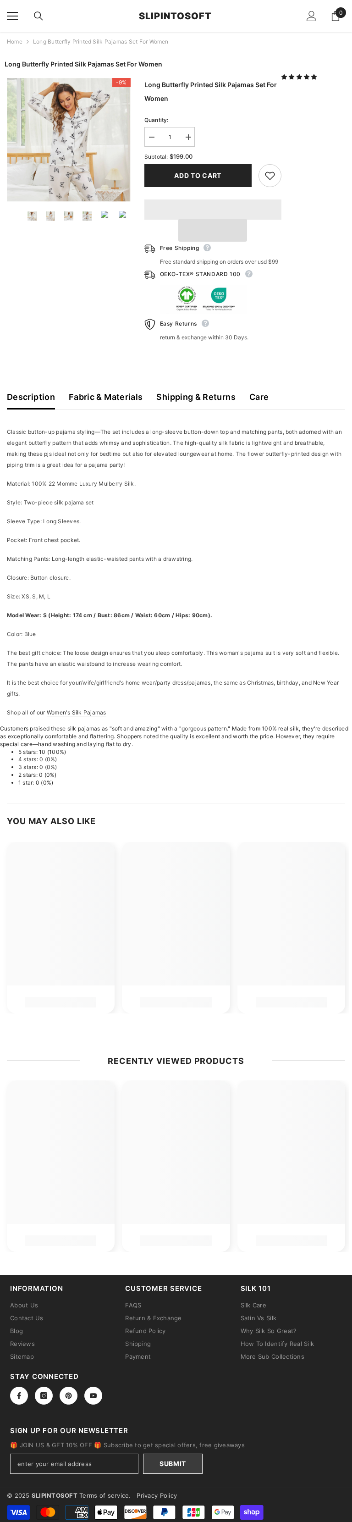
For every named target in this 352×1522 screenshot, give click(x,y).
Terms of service (104, 1495)
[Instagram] (44, 1396)
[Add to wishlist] (269, 175)
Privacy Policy (157, 1495)
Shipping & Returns (195, 397)
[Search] (38, 16)
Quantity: (156, 119)
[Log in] (312, 16)
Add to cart (197, 175)
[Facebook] (19, 1396)
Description (31, 397)
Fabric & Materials (106, 397)
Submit (173, 1463)
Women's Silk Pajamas (76, 712)
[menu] (12, 16)
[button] (300, 76)
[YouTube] (93, 1396)
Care (259, 397)
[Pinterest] (68, 1396)
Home (14, 41)
